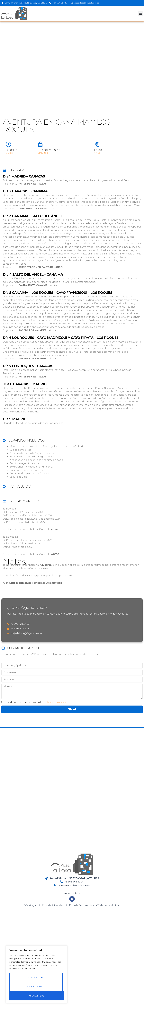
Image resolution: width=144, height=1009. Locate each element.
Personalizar (36, 977)
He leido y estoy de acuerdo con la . (36, 702)
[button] (140, 13)
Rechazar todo (36, 986)
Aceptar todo (36, 996)
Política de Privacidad (55, 702)
